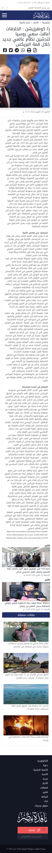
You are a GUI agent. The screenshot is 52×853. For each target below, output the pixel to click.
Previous (2, 8)
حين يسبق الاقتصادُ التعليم (39, 7)
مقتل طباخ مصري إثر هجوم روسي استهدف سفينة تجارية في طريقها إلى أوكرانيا (28, 645)
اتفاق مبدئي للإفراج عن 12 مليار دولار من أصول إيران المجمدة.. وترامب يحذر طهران (27, 676)
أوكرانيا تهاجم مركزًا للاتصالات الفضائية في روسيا (28, 738)
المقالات (44, 788)
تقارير (45, 792)
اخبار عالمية (24, 22)
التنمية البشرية (40, 770)
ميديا (45, 779)
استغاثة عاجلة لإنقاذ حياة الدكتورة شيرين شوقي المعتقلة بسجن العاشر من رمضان (27, 604)
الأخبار (36, 22)
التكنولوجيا (42, 761)
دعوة (45, 765)
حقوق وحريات (41, 805)
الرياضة (44, 797)
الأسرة (45, 774)
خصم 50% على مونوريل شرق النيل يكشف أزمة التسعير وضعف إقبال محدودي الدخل (28, 570)
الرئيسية (46, 22)
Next (7, 8)
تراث (46, 801)
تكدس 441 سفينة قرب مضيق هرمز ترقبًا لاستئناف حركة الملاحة (30, 707)
